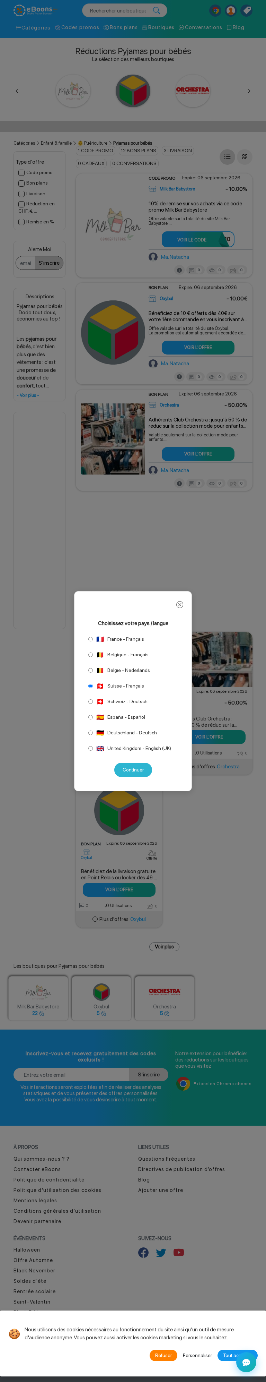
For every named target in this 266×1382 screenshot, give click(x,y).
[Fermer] (179, 605)
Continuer (133, 770)
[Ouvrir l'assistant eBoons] (246, 1362)
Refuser (163, 1355)
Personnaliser (197, 1355)
